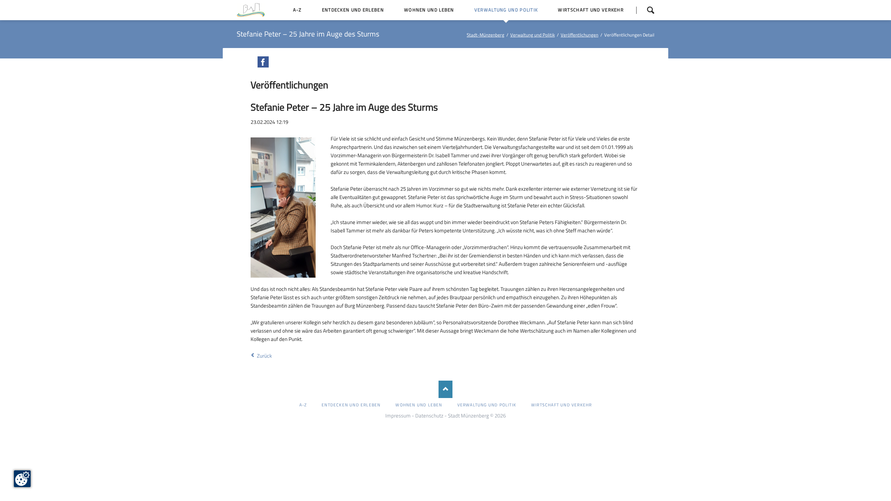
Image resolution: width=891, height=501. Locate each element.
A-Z (303, 404)
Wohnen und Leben (418, 404)
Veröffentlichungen (579, 34)
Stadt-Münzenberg (485, 34)
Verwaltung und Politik (532, 34)
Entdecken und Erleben (351, 404)
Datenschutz (429, 416)
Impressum (398, 416)
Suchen (645, 10)
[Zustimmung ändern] (22, 478)
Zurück (264, 356)
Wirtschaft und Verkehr (561, 404)
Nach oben (445, 389)
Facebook (263, 61)
